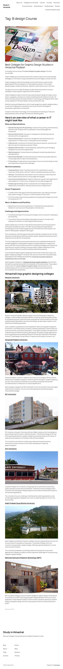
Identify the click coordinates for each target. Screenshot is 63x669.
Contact (42, 3)
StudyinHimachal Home (52, 10)
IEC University (10, 394)
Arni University (11, 449)
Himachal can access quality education (35, 262)
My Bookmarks (49, 6)
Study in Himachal (6, 6)
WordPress (57, 665)
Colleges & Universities (31, 3)
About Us (19, 3)
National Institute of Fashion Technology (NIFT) (23, 558)
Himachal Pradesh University (16, 340)
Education (56, 3)
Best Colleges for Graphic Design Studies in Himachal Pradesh (29, 66)
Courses (49, 3)
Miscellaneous (38, 6)
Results (57, 6)
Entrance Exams (27, 6)
